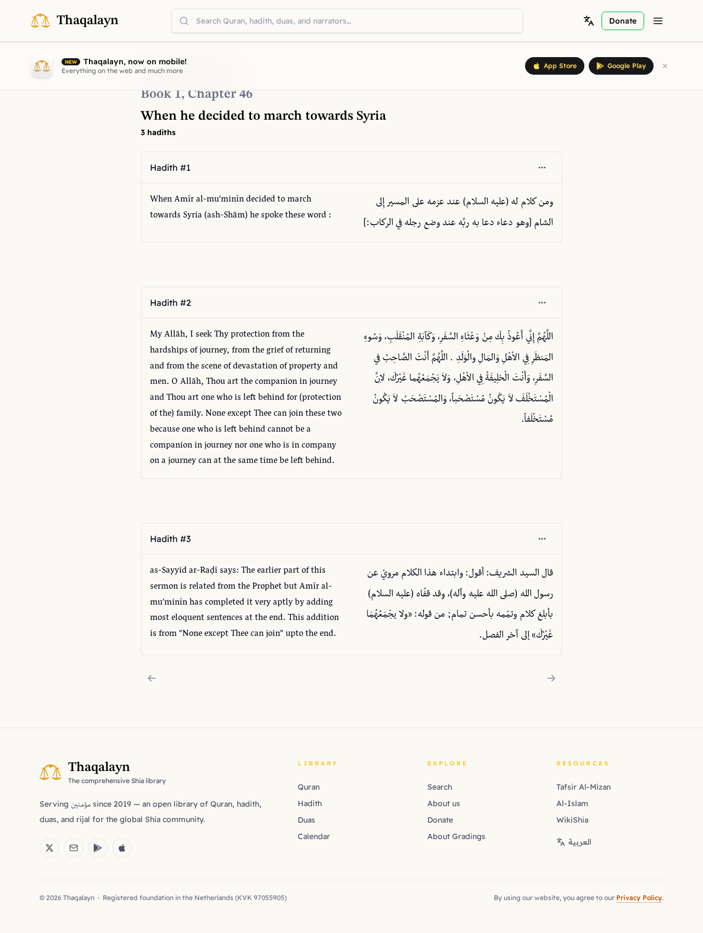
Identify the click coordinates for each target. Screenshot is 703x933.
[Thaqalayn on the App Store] (122, 848)
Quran (309, 787)
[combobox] (347, 21)
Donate (440, 820)
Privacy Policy (639, 897)
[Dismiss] (665, 66)
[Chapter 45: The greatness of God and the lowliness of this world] (152, 678)
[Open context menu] (542, 167)
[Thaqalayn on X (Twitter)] (49, 848)
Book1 (161, 94)
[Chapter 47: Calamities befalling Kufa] (551, 678)
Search (439, 787)
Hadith (310, 803)
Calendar (314, 836)
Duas (306, 820)
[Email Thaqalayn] (73, 848)
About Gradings (456, 836)
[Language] (589, 21)
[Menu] (658, 21)
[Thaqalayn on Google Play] (98, 848)
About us (443, 803)
